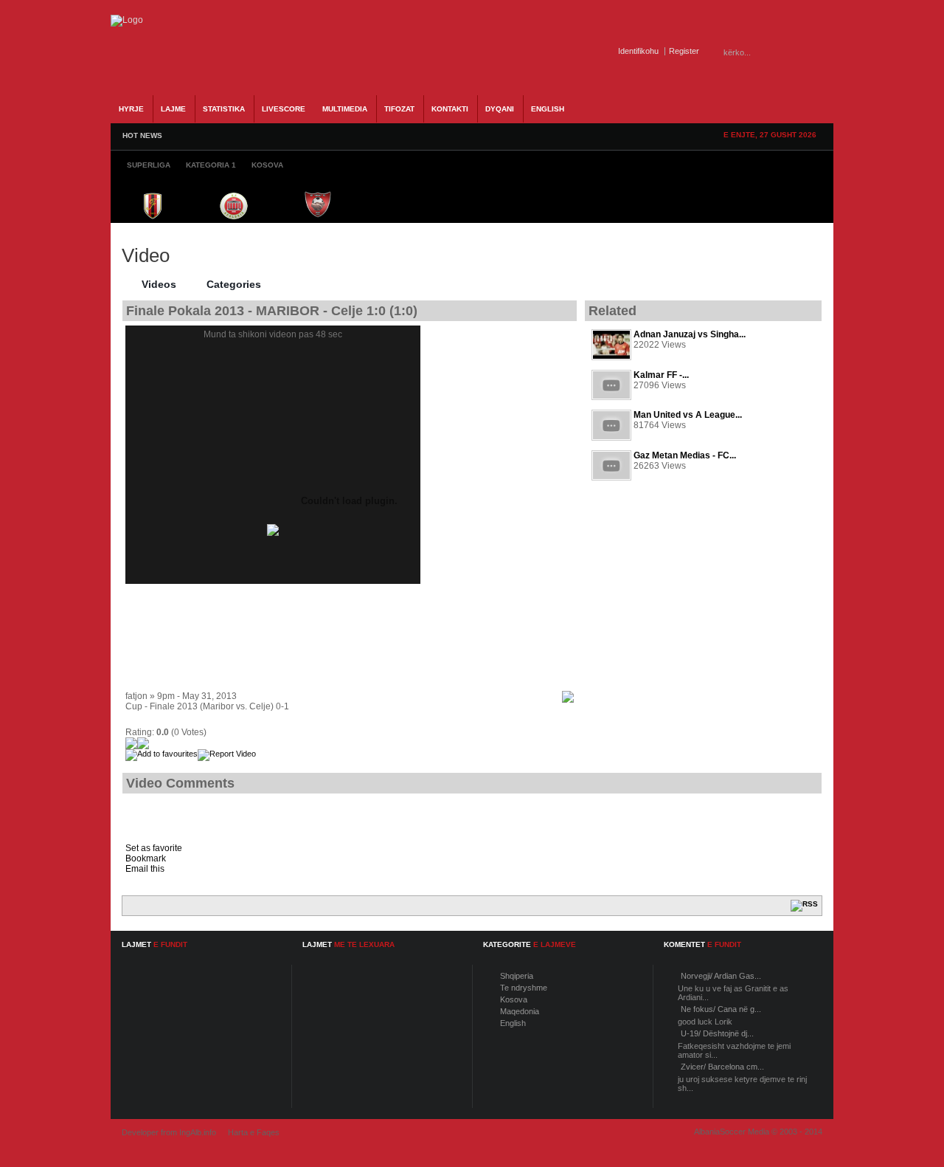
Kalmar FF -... (661, 375)
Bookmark (145, 858)
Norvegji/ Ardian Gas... (721, 975)
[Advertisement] (703, 622)
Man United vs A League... (688, 415)
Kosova (513, 999)
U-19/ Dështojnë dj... (717, 1033)
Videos (159, 284)
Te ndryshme (523, 987)
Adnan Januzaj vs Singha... (690, 334)
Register (684, 51)
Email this (144, 869)
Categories (233, 284)
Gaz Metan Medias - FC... (685, 455)
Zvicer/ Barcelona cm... (722, 1066)
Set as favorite (153, 848)
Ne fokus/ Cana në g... (721, 1009)
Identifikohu (638, 51)
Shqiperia (516, 975)
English (513, 1023)
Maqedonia (519, 1011)
